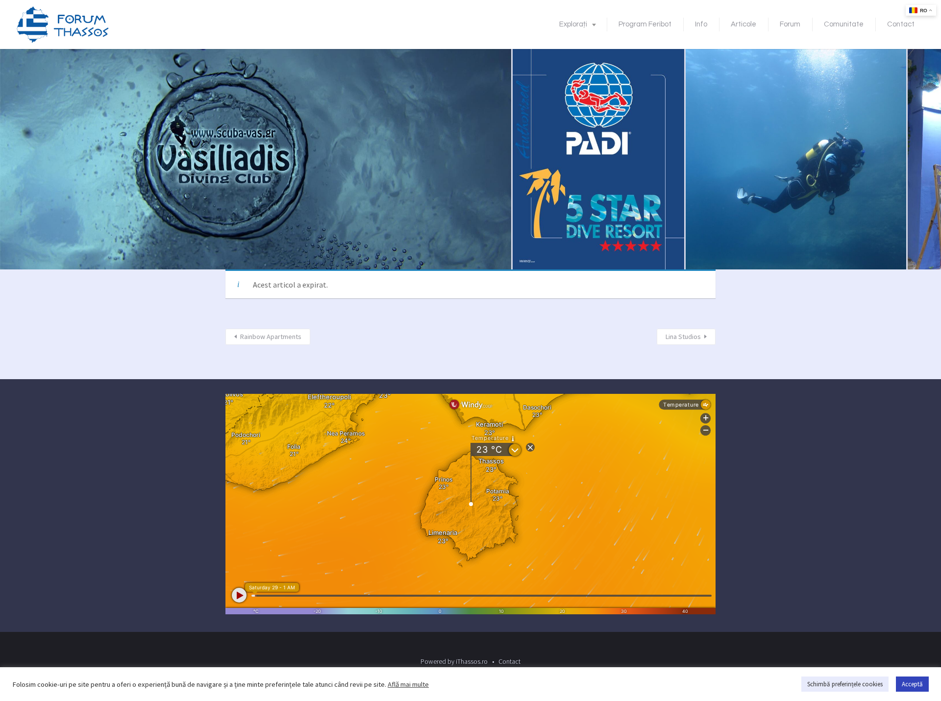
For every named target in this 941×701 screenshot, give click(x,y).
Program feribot (645, 24)
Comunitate (844, 24)
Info (701, 24)
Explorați (573, 24)
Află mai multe (408, 684)
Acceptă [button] (912, 684)
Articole (743, 24)
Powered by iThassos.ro (454, 661)
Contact (901, 24)
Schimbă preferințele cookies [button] (845, 684)
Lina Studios (683, 336)
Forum (790, 24)
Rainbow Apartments (270, 336)
